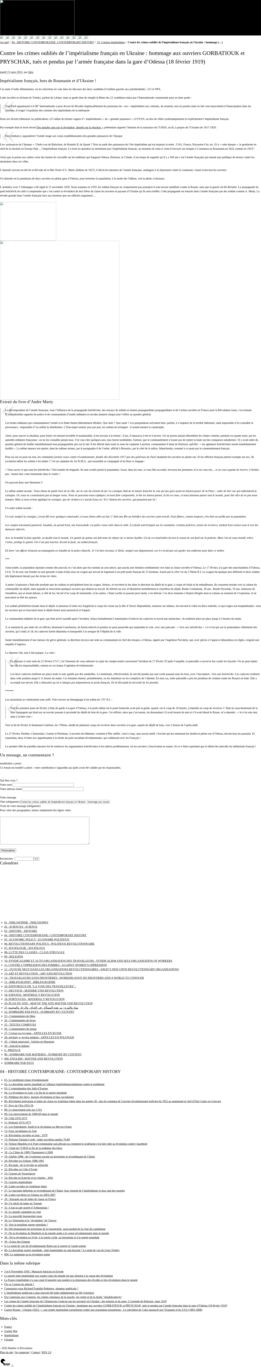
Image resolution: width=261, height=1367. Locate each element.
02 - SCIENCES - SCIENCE (20, 926)
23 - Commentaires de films (19, 1016)
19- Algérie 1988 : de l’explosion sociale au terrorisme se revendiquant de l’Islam (49, 1156)
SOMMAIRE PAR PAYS (19, 1062)
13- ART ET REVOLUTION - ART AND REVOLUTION (38, 973)
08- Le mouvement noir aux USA (23, 1109)
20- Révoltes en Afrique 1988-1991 (24, 1160)
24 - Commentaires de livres (20, 1020)
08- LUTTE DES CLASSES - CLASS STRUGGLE (34, 952)
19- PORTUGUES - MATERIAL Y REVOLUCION (34, 999)
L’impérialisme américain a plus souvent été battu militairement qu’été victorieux (49, 1292)
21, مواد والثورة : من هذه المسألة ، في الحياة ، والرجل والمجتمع (41, 1007)
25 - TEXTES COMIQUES (20, 1024)
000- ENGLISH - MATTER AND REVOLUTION (33, 1058)
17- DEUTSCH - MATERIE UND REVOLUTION (34, 990)
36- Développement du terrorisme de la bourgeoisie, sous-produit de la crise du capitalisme (54, 1228)
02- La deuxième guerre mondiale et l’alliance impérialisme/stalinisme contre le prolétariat (54, 1084)
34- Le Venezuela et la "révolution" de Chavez (30, 1220)
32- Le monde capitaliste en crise (22, 1211)
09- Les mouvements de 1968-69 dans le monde (31, 1114)
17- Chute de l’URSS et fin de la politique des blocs (33, 1148)
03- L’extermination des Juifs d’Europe (26, 1088)
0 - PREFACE (12, 1050)
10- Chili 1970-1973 (15, 1118)
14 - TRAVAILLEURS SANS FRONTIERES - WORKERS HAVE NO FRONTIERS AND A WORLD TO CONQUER (74, 977)
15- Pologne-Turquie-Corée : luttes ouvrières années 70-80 (37, 1139)
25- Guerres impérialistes (111, 42)
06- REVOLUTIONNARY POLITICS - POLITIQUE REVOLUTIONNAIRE (49, 943)
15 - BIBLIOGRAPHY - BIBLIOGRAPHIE (29, 982)
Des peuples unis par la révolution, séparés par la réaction (69, 127)
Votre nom (6, 784)
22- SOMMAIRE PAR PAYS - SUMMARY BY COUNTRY (39, 1011)
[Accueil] (37, 17)
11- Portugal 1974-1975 (17, 1122)
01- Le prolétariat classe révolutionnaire (26, 1079)
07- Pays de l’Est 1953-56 (18, 1105)
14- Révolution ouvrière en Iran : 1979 (25, 1135)
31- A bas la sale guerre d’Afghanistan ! (26, 1207)
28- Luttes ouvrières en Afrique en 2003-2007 (30, 1194)
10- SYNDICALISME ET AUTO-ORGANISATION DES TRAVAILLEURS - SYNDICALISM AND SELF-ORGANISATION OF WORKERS (88, 960)
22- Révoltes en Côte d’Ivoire (20, 1169)
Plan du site (6, 1352)
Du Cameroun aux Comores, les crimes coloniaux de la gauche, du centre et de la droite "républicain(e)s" (63, 1297)
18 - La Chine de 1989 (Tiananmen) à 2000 (28, 1152)
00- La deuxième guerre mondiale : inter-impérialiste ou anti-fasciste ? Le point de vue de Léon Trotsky (62, 1250)
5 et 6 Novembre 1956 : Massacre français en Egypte (34, 1271)
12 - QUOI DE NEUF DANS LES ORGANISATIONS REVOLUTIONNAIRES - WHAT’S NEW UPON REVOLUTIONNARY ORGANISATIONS (91, 969)
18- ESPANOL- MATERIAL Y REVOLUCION (32, 994)
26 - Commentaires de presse (20, 1028)
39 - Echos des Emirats (17, 1241)
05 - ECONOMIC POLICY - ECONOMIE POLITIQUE (36, 939)
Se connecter (22, 1352)
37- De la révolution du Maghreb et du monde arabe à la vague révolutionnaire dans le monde (56, 1233)
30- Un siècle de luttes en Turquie (23, 1203)
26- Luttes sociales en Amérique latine (25, 1186)
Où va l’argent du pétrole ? (19, 1284)
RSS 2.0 (46, 1352)
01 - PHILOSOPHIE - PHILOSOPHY (26, 922)
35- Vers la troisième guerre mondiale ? (26, 1224)
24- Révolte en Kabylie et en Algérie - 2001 (28, 1177)
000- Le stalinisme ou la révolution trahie (27, 1254)
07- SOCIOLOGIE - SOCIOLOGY (24, 948)
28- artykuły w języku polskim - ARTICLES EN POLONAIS (39, 1037)
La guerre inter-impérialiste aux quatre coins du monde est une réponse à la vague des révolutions (58, 1275)
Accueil (4, 42)
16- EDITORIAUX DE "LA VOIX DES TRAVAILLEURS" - (40, 986)
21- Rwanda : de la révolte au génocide (26, 1165)
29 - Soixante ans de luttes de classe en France (30, 1199)
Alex (30, 72)
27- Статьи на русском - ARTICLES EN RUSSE (33, 1033)
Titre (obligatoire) (10, 801)
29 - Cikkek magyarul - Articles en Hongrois (29, 1041)
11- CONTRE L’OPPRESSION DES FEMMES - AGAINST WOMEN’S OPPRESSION (55, 965)
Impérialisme (11, 1335)
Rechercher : (7, 858)
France (8, 1326)
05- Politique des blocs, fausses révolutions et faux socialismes (39, 1096)
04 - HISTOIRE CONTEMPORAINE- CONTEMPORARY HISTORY (53, 42)
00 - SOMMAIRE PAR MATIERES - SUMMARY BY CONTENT (43, 1054)
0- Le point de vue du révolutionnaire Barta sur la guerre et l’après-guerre (45, 1245)
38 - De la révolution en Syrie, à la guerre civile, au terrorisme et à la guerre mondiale (51, 1237)
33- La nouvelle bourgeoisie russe (23, 1216)
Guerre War (10, 1331)
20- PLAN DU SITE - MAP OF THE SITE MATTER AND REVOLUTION (48, 1003)
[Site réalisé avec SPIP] (6, 1365)
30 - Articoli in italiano (16, 1045)
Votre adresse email (11, 788)
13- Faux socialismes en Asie (20, 1131)
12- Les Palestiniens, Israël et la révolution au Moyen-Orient (38, 1126)
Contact (35, 1352)
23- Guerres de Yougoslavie (19, 1173)
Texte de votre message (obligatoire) (20, 805)
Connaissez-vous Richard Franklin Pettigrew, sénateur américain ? (41, 1288)
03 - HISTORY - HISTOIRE (20, 930)
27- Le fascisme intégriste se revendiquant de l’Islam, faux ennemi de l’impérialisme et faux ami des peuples (64, 1190)
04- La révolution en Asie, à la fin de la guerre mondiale (35, 1092)
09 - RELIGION (13, 956)
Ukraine (8, 1339)
